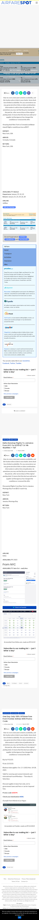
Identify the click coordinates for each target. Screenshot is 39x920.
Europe (7, 390)
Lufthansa (31, 908)
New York (19, 53)
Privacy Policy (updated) (28, 879)
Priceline (9, 905)
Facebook (6, 363)
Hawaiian (26, 908)
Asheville (21, 713)
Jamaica (26, 683)
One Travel (22, 906)
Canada (7, 388)
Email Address (9, 377)
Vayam (6, 349)
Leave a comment (20, 411)
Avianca (14, 908)
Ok (19, 917)
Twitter (12, 363)
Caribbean (14, 683)
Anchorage (14, 713)
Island (20, 683)
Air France (9, 908)
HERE (22, 797)
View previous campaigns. (11, 393)
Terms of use (16, 881)
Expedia (23, 905)
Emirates (18, 908)
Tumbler (18, 363)
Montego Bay (7, 685)
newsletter (26, 361)
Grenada (9, 404)
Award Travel (13, 439)
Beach (8, 683)
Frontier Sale (10, 867)
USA (6, 386)
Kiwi (18, 906)
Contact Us (24, 881)
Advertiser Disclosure (14, 879)
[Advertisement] (19, 26)
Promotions (6, 713)
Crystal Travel (13, 906)
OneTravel (7, 317)
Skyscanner (7, 291)
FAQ (5, 879)
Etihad (22, 908)
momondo (18, 905)
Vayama (27, 906)
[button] (19, 246)
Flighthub (13, 905)
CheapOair (7, 332)
